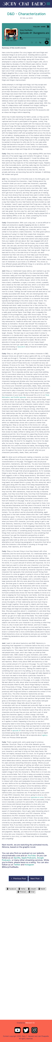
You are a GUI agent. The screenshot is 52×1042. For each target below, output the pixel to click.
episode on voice (37, 797)
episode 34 (16, 730)
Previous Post (19, 878)
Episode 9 (21, 347)
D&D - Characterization (26, 14)
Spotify (17, 858)
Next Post (35, 878)
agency (44, 735)
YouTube (32, 855)
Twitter (17, 864)
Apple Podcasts (28, 858)
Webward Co (30, 1023)
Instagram (29, 864)
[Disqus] (26, 923)
